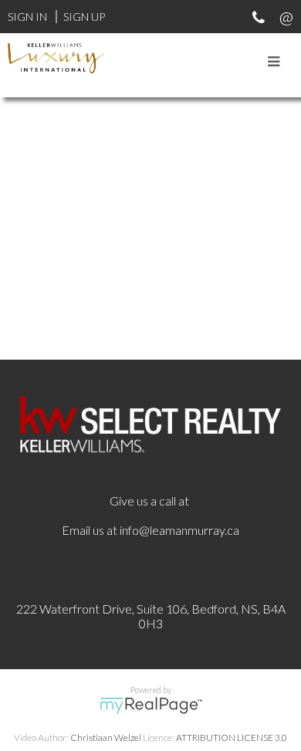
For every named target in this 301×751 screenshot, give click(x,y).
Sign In (27, 16)
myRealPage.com (151, 705)
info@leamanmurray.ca (179, 530)
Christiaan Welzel (105, 737)
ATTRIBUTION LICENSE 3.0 (231, 737)
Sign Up (84, 16)
